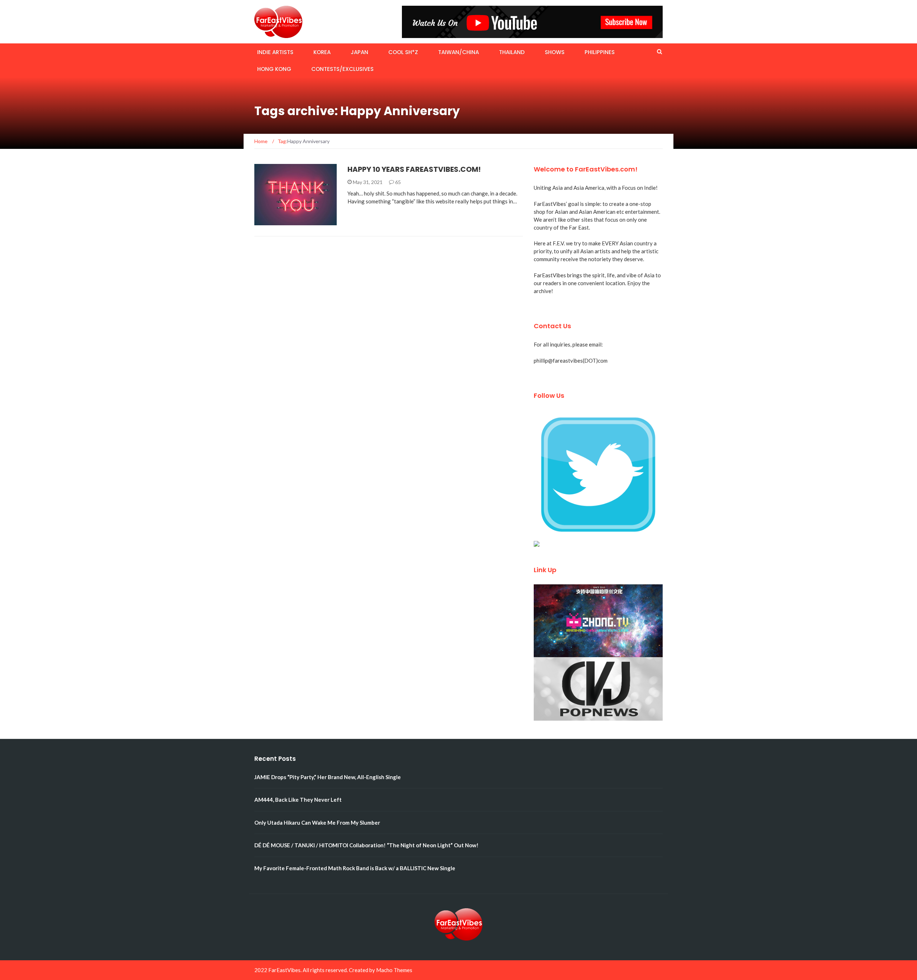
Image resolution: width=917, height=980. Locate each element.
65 (397, 182)
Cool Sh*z (403, 52)
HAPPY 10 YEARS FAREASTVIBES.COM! (414, 169)
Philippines (600, 52)
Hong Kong (274, 69)
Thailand (512, 52)
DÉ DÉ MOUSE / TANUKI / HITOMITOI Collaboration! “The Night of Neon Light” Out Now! (366, 845)
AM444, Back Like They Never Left (298, 799)
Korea (322, 52)
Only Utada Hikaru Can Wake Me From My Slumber (317, 822)
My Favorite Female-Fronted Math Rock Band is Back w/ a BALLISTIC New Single (354, 868)
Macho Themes (394, 970)
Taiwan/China (458, 52)
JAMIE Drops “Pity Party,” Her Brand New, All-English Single (327, 777)
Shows (555, 52)
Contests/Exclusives (342, 69)
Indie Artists (275, 52)
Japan (359, 52)
